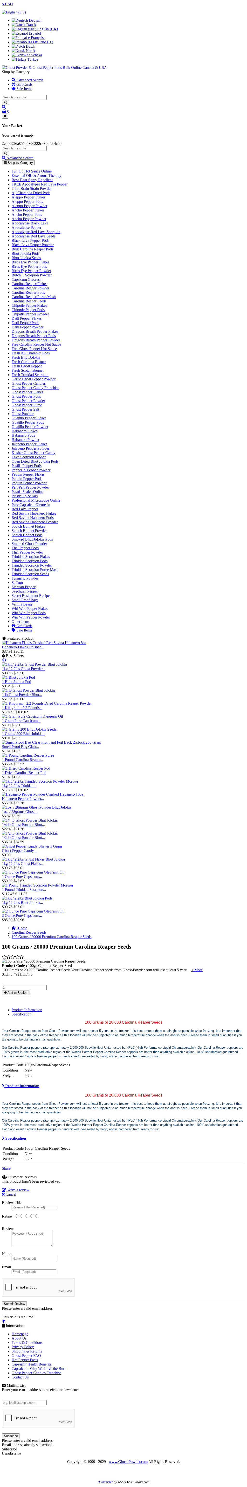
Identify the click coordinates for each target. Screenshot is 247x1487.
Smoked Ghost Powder (29, 544)
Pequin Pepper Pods (27, 479)
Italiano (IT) (43, 42)
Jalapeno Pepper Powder (30, 448)
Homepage (20, 1334)
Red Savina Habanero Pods (33, 518)
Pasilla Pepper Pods (26, 466)
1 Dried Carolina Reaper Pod (24, 773)
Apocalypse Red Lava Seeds (33, 236)
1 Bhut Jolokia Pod (16, 682)
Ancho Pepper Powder (29, 219)
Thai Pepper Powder (27, 552)
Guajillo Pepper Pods (28, 422)
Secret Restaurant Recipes (31, 596)
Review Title (11, 1202)
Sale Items (23, 89)
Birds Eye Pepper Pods (29, 266)
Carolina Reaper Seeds (29, 301)
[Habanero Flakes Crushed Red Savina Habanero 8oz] (44, 643)
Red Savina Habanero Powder (35, 522)
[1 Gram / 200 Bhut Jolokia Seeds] (29, 729)
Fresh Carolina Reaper (29, 362)
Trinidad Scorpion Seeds (30, 574)
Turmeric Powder (25, 578)
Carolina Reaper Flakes (29, 284)
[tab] (123, 1086)
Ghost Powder (23, 414)
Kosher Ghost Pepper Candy (33, 453)
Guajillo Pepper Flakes (29, 418)
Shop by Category (20, 163)
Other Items (20, 621)
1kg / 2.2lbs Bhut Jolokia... (22, 902)
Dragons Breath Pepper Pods (34, 336)
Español (34, 33)
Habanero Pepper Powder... (23, 799)
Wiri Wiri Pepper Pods (29, 613)
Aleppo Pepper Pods (27, 201)
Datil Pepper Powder (27, 327)
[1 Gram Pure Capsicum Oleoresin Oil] (32, 716)
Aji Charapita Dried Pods (31, 193)
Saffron (17, 583)
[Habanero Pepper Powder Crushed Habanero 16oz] (42, 794)
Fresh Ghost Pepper (27, 366)
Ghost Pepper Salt (25, 409)
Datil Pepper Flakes (26, 318)
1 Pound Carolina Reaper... (22, 760)
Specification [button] (15, 1138)
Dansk (30, 25)
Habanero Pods (23, 435)
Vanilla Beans (22, 604)
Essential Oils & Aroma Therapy (36, 175)
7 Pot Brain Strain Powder (32, 188)
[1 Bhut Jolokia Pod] (18, 677)
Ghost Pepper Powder (28, 401)
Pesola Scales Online (27, 492)
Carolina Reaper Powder (30, 288)
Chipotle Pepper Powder (30, 314)
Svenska (35, 55)
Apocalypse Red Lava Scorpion (36, 232)
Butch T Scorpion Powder (32, 275)
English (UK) (47, 29)
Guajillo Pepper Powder (30, 427)
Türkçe (32, 59)
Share (6, 1168)
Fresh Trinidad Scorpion (30, 375)
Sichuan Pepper (23, 587)
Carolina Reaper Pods (28, 292)
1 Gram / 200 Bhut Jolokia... (23, 734)
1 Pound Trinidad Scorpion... (24, 889)
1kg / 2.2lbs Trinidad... (19, 786)
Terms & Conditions (27, 1342)
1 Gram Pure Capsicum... (21, 721)
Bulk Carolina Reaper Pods (32, 249)
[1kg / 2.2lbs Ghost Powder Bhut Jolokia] (34, 664)
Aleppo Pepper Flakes (28, 197)
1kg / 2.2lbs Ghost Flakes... (23, 864)
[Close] (5, 116)
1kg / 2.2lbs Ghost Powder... (23, 669)
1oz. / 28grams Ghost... (19, 812)
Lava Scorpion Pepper (29, 457)
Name (6, 1254)
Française (37, 38)
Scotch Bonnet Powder (29, 531)
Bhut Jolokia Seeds (26, 258)
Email (6, 1267)
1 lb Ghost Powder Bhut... (22, 695)
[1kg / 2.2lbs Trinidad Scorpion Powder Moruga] (40, 781)
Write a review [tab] (17, 1190)
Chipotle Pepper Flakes (29, 305)
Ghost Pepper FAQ (26, 1355)
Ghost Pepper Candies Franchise (36, 1373)
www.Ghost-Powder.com (128, 1462)
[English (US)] (14, 12)
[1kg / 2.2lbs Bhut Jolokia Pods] (27, 898)
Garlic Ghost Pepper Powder (33, 379)
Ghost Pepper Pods (26, 396)
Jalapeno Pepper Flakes (29, 444)
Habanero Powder (25, 440)
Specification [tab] (21, 1014)
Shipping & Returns (27, 1351)
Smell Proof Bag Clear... (20, 747)
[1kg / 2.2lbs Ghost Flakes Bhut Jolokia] (33, 859)
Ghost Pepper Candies (29, 383)
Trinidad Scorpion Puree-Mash (35, 570)
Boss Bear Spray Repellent (32, 180)
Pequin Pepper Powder (29, 483)
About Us (19, 1338)
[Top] (3, 1321)
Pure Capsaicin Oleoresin (31, 505)
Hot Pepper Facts (25, 1360)
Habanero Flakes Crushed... (23, 647)
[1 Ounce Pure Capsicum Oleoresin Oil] (33, 872)
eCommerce (105, 1482)
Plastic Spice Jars (25, 496)
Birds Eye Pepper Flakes (30, 262)
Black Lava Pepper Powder (33, 245)
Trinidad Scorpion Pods (30, 561)
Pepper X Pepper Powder (31, 470)
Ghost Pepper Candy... (19, 851)
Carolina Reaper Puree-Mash (34, 297)
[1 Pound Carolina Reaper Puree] (28, 755)
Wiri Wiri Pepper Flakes (30, 608)
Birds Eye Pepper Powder (31, 271)
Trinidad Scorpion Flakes (31, 557)
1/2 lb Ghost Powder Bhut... (23, 838)
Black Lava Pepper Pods (30, 240)
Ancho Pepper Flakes (28, 210)
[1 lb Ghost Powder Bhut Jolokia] (28, 690)
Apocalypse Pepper (26, 227)
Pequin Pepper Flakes (28, 474)
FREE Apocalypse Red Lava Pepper (40, 184)
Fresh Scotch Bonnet (27, 370)
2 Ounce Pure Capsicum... (22, 915)
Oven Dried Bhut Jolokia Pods (35, 461)
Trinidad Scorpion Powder (32, 565)
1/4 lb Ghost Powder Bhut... (23, 825)
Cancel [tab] (10, 1194)
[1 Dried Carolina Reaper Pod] (26, 768)
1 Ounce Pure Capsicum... (22, 876)
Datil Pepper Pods (25, 323)
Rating (7, 1216)
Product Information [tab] (27, 1010)
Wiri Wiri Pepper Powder (31, 617)
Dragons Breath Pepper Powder (36, 340)
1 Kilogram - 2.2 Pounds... (22, 708)
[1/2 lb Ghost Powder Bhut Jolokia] (30, 833)
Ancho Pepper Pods (27, 214)
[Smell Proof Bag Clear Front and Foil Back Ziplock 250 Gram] (51, 742)
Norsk (30, 51)
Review (8, 1229)
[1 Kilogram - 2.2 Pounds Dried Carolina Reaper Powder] (47, 703)
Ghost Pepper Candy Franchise (35, 388)
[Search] (5, 102)
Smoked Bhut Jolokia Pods (32, 539)
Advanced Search (29, 80)
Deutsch (34, 20)
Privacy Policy (23, 1347)
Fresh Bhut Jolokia (26, 357)
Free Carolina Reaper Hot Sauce (36, 344)
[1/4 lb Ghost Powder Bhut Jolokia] (30, 820)
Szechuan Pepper (25, 591)
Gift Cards (23, 84)
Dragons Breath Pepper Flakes (35, 331)
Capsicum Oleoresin (27, 279)
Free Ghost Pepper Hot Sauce (34, 349)
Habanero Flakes (24, 431)
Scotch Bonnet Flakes (28, 526)
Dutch (30, 46)
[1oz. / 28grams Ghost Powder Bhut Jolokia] (36, 807)
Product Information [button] (21, 1086)
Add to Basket (17, 993)
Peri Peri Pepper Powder (30, 487)
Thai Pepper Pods (25, 548)
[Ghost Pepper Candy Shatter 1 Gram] (32, 846)
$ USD (7, 4)
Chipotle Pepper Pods (28, 310)
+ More (197, 970)
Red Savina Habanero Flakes (34, 513)
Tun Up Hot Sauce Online (32, 171)
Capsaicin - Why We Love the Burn (39, 1368)
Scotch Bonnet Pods (27, 535)
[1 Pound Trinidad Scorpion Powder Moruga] (37, 885)
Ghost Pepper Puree (27, 405)
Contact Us (20, 1377)
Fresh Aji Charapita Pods (31, 353)
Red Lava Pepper (25, 509)
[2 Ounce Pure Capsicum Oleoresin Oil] (33, 911)
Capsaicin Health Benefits (31, 1364)
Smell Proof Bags (25, 600)
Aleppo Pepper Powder (29, 206)
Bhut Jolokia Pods (25, 253)
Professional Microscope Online (36, 500)
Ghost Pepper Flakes (27, 392)
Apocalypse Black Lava (30, 223)
